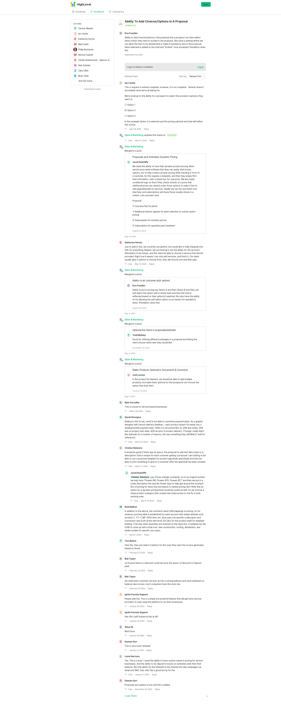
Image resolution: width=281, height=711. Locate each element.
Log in (206, 4)
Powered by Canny (92, 89)
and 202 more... (86, 81)
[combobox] (197, 76)
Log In (201, 67)
